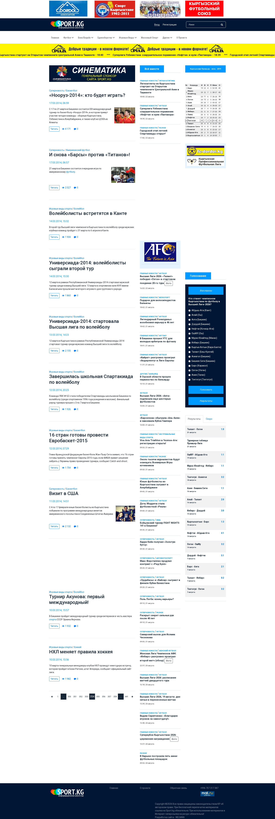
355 (98, 696)
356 (103, 696)
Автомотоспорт (164, 558)
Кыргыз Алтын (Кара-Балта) (206, 347)
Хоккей (77, 647)
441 (126, 696)
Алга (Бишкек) (199, 319)
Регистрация (169, 24)
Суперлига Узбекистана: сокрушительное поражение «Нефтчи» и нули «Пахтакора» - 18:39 (112, 55)
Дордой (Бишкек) (201, 324)
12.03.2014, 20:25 (59, 390)
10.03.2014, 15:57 (59, 610)
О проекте (181, 37)
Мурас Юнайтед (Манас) (204, 338)
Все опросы (206, 290)
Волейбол (79, 208)
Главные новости (148, 81)
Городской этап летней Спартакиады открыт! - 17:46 (206, 55)
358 (115, 696)
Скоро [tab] (209, 419)
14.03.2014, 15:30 (59, 276)
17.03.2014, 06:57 (59, 162)
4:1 (222, 533)
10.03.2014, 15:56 (59, 659)
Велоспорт (164, 297)
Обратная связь (178, 788)
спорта (52, 619)
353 (86, 696)
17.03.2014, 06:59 (59, 103)
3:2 (222, 477)
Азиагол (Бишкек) (201, 356)
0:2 (222, 578)
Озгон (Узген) (199, 370)
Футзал (162, 336)
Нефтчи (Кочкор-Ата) (203, 328)
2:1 (222, 566)
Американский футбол (78, 150)
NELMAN (180, 817)
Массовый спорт (149, 37)
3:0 (222, 510)
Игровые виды (126, 37)
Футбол (67, 37)
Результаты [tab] (194, 419)
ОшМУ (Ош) (198, 333)
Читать (54, 129)
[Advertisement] (160, 191)
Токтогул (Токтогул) (202, 379)
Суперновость (147, 520)
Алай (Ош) (197, 315)
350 (69, 696)
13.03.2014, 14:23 (59, 334)
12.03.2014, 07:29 (59, 448)
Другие (165, 37)
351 (75, 696)
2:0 (222, 499)
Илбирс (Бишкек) (200, 342)
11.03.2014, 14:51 (59, 501)
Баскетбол (71, 90)
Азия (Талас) (198, 375)
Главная (55, 37)
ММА (158, 520)
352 (80, 696)
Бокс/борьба (84, 37)
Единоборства (105, 37)
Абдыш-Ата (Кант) (201, 310)
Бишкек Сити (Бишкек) (203, 361)
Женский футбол (167, 651)
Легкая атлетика (167, 81)
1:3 (222, 521)
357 (109, 696)
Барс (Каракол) (200, 365)
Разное (162, 128)
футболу (70, 172)
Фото (168, 283)
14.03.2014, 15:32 (59, 221)
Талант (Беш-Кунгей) (203, 352)
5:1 (222, 555)
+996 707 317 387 (209, 788)
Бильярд (153, 374)
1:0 (222, 429)
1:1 (222, 454)
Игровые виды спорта (60, 208)
